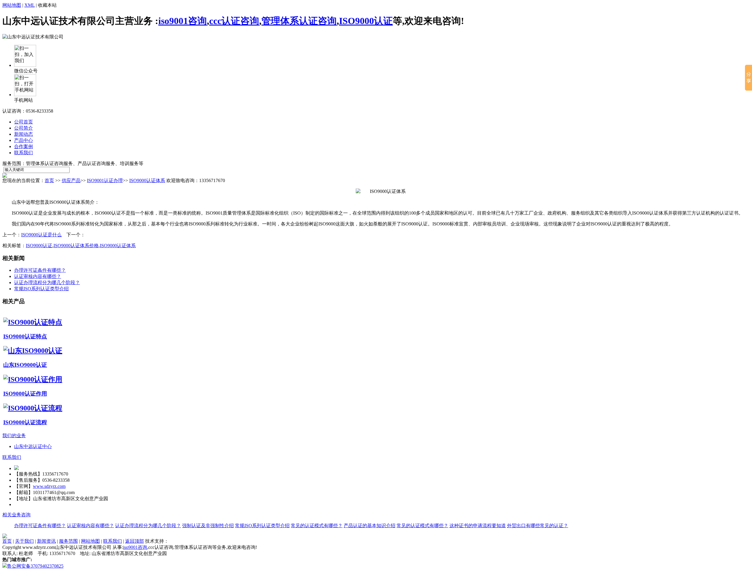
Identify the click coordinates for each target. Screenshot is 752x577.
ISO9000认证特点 (25, 336)
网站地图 (11, 5)
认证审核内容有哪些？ (37, 276)
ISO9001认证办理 (105, 180)
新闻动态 (23, 134)
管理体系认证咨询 (299, 21)
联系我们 (23, 152)
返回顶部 (134, 541)
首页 (49, 180)
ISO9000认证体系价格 (76, 245)
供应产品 (71, 180)
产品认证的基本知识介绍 (369, 525)
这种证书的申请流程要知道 (477, 525)
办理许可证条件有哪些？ (40, 270)
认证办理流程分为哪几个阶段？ (47, 282)
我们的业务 (14, 435)
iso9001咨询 (182, 21)
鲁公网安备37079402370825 (35, 566)
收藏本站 (47, 5)
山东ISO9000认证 (25, 365)
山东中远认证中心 (33, 446)
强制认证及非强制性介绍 (208, 525)
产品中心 (23, 140)
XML (29, 5)
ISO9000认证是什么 (41, 234)
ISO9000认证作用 (25, 394)
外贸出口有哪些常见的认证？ (537, 525)
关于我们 (24, 541)
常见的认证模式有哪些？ (317, 525)
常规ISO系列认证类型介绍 (41, 288)
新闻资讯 (46, 541)
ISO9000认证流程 (25, 422)
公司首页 (23, 121)
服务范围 (68, 541)
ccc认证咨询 (234, 21)
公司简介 (23, 127)
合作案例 (23, 146)
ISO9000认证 (366, 21)
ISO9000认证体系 (147, 180)
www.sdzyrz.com (49, 486)
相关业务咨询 (16, 514)
